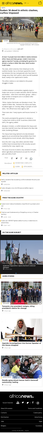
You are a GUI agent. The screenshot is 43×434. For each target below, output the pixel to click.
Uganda (5, 340)
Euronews (39, 426)
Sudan (6, 41)
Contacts (4, 413)
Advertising (38, 417)
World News (6, 377)
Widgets (3, 426)
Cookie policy (37, 413)
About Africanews (6, 408)
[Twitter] (23, 403)
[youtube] (18, 403)
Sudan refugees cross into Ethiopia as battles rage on (17, 188)
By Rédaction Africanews (9, 49)
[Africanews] (14, 3)
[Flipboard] (28, 403)
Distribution (5, 417)
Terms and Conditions (35, 408)
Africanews (28, 166)
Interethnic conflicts (23, 163)
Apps (40, 421)
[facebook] (33, 403)
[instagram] (37, 403)
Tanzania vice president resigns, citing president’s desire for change (18, 307)
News (3, 8)
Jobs (2, 421)
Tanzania (5, 303)
